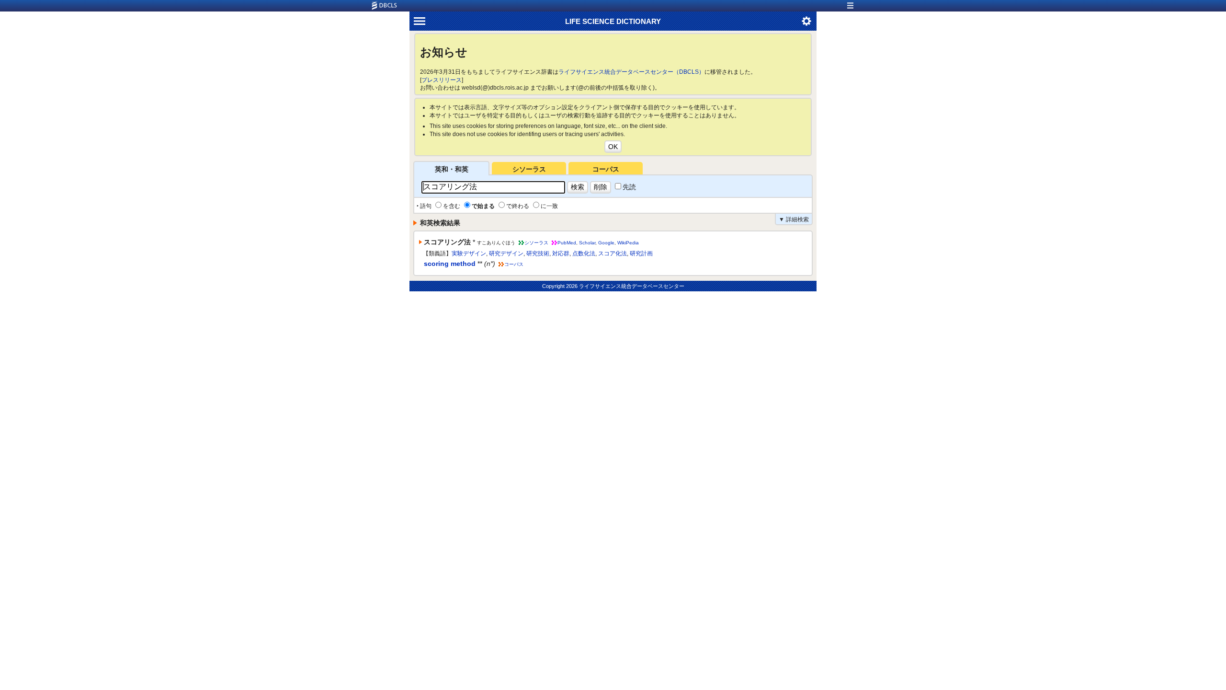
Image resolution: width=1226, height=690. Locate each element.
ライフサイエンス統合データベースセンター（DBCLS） (631, 72)
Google (606, 242)
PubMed (566, 242)
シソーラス (529, 169)
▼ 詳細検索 (794, 219)
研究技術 (537, 253)
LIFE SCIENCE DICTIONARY (613, 21)
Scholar (587, 242)
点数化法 (583, 253)
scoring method (450, 263)
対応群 (560, 253)
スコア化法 (612, 253)
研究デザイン (506, 253)
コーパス (605, 169)
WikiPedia (628, 242)
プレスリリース (441, 80)
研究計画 (641, 253)
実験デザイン (469, 253)
